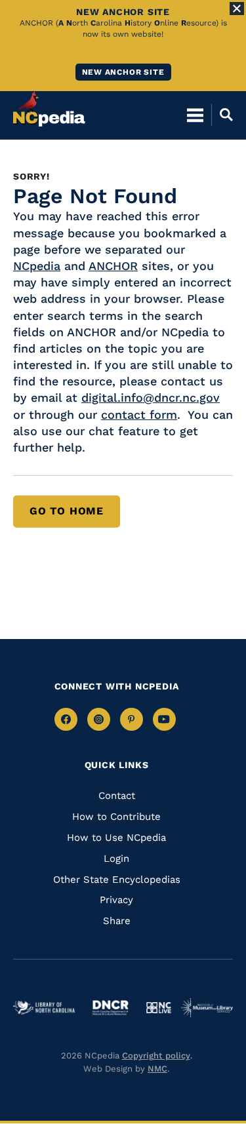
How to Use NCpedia (116, 837)
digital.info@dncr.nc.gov (150, 397)
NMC (157, 1069)
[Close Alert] (237, 8)
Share (117, 921)
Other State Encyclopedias (116, 879)
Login (116, 858)
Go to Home (67, 511)
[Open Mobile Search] (222, 114)
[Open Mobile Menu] (195, 114)
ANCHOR (113, 266)
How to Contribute (116, 817)
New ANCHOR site (123, 72)
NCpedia (36, 266)
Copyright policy (156, 1055)
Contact (116, 796)
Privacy (116, 900)
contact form (139, 414)
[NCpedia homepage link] (49, 108)
